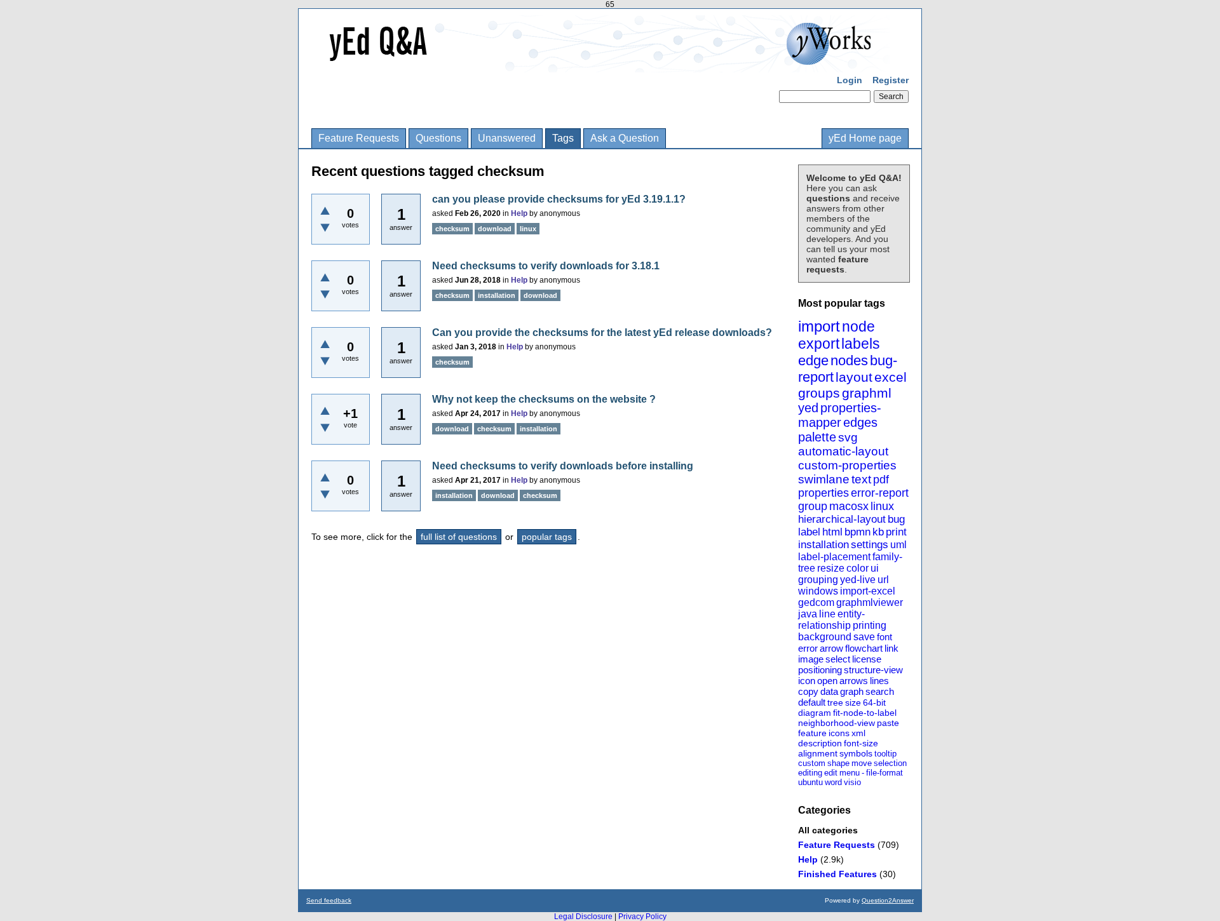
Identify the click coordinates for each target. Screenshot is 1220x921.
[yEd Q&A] (600, 63)
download (495, 228)
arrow (831, 648)
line (827, 613)
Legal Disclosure (583, 916)
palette (817, 437)
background (824, 636)
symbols (855, 753)
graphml (866, 393)
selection (890, 763)
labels (860, 343)
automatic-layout (843, 451)
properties (823, 493)
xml (858, 733)
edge (813, 360)
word (833, 782)
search (879, 691)
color (857, 568)
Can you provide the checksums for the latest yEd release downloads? (602, 332)
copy (808, 691)
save (864, 636)
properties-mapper (839, 415)
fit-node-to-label (865, 713)
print (896, 532)
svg (848, 437)
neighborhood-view (836, 723)
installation (823, 545)
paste (888, 723)
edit (830, 772)
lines (879, 680)
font (884, 636)
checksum (452, 228)
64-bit (874, 702)
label (809, 532)
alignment (817, 753)
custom (811, 763)
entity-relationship (831, 619)
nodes (849, 360)
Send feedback (328, 900)
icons (839, 733)
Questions (438, 138)
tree (835, 702)
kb (878, 532)
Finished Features (837, 874)
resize (830, 568)
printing (869, 625)
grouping (818, 579)
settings (869, 545)
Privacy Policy (642, 916)
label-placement (834, 556)
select (837, 659)
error (808, 648)
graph (852, 691)
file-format (884, 772)
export (818, 343)
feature (812, 733)
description (820, 743)
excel (890, 377)
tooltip (885, 753)
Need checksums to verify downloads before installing (562, 465)
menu (849, 772)
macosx (849, 506)
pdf (881, 479)
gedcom (816, 602)
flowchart (864, 648)
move (861, 763)
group (812, 506)
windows (818, 591)
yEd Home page (865, 138)
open (827, 680)
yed (808, 408)
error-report (880, 493)
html (832, 532)
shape (838, 763)
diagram (814, 713)
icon (806, 680)
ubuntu (810, 782)
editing (810, 772)
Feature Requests (358, 138)
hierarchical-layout (842, 519)
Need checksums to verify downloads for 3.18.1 (546, 265)
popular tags (547, 537)
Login (849, 80)
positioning (820, 669)
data (829, 691)
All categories (828, 830)
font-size (861, 743)
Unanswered (507, 138)
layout (854, 377)
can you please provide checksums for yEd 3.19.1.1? (559, 199)
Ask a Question (624, 138)
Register (890, 80)
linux (882, 506)
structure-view (873, 669)
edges (860, 422)
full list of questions (459, 537)
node (858, 326)
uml (898, 544)
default (811, 702)
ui (875, 568)
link (891, 648)
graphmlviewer (869, 602)
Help (808, 859)
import (819, 326)
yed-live (858, 579)
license (866, 659)
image (811, 659)
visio (852, 782)
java (807, 613)
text (861, 479)
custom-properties (847, 465)
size (853, 702)
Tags (563, 138)
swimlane (824, 479)
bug (896, 519)
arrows (853, 680)
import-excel (867, 591)
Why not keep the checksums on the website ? (544, 399)
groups (819, 393)
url (883, 579)
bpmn (857, 532)
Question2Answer (888, 900)
